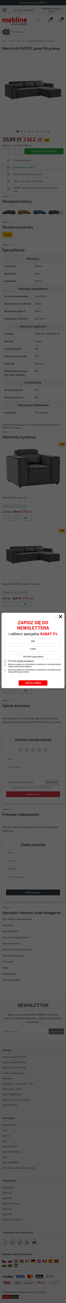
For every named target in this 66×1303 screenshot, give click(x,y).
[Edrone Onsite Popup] (33, 651)
